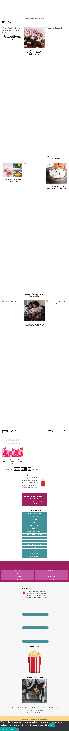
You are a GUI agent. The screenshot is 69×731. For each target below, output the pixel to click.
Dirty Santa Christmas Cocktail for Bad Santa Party (12, 37)
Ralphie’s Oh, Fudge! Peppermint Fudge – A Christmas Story (34, 52)
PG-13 (34, 519)
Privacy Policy (54, 707)
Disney (34, 529)
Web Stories (34, 556)
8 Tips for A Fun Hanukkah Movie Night (56, 157)
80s (34, 550)
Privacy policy (8, 729)
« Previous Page (8, 469)
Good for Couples (34, 532)
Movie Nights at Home (34, 10)
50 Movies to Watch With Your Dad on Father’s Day (34, 325)
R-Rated (34, 516)
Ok (52, 725)
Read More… (25, 599)
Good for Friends (34, 535)
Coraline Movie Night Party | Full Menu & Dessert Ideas (12, 431)
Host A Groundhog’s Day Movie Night (57, 431)
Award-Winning (34, 544)
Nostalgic (34, 525)
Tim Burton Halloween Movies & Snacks (12, 180)
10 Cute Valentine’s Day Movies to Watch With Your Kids (12, 461)
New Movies (35, 553)
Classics (34, 541)
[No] (17, 729)
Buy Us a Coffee (34, 513)
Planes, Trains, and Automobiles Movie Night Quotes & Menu (34, 294)
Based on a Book (34, 538)
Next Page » (35, 469)
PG (34, 522)
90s (34, 547)
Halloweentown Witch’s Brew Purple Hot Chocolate (57, 187)
